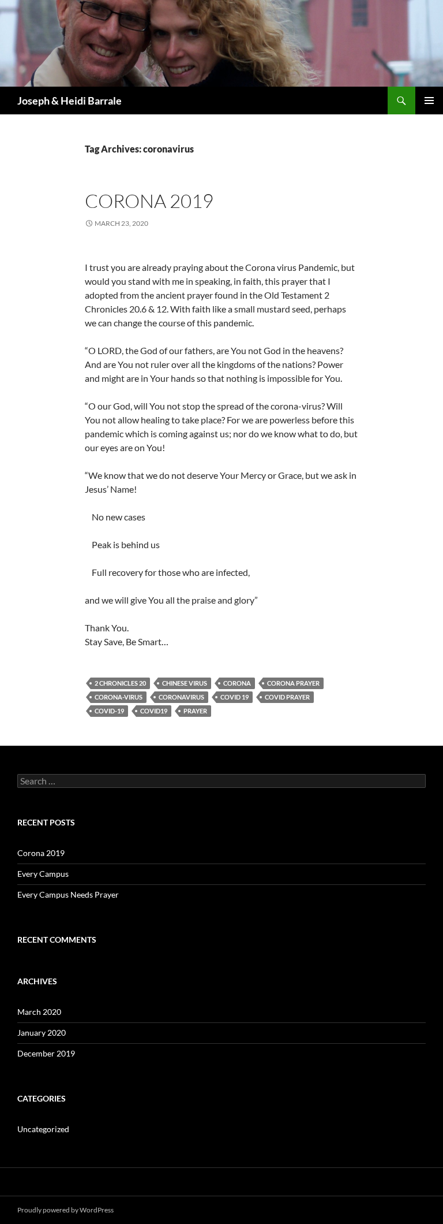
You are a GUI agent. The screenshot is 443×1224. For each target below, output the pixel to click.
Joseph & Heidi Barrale (69, 100)
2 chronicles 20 (120, 683)
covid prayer (287, 697)
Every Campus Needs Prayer (68, 894)
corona (237, 683)
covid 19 (234, 697)
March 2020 (39, 1012)
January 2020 (41, 1032)
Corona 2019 (149, 201)
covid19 (153, 711)
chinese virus (184, 683)
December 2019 (46, 1053)
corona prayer (293, 683)
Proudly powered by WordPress (65, 1210)
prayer (195, 711)
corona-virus (118, 697)
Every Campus (43, 874)
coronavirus (181, 697)
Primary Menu (429, 100)
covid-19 (109, 711)
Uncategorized (43, 1129)
